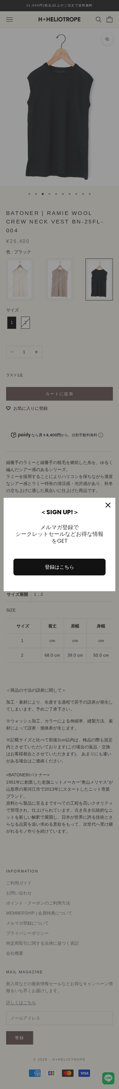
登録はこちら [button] (59, 567)
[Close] (108, 505)
